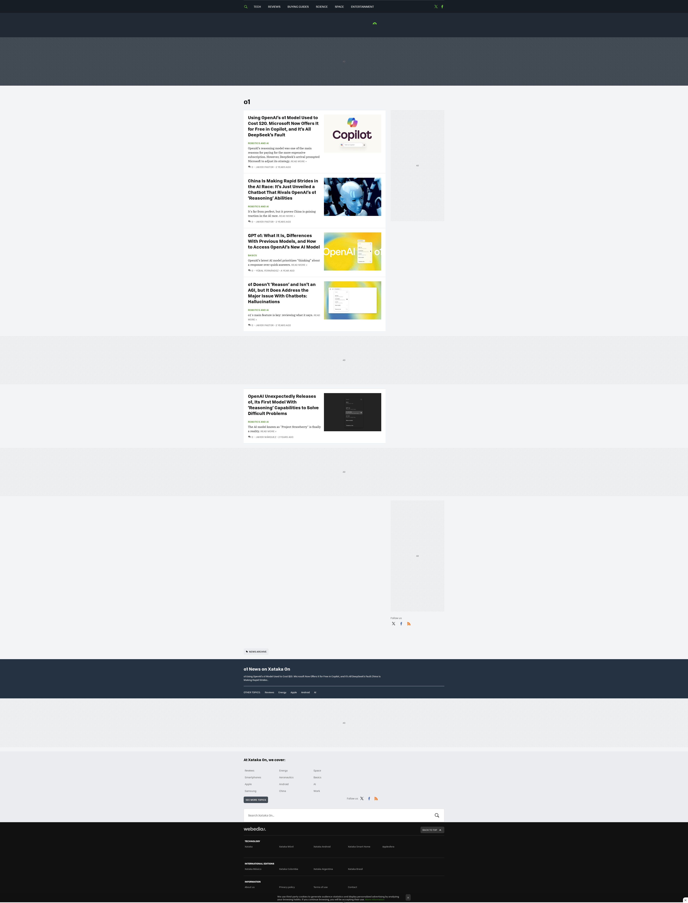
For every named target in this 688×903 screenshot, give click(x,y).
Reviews (274, 6)
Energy (282, 692)
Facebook (442, 6)
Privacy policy (287, 887)
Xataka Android (322, 846)
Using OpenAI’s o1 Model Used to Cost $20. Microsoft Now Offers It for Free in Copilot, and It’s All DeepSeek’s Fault (283, 126)
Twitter (436, 6)
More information (374, 899)
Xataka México (253, 869)
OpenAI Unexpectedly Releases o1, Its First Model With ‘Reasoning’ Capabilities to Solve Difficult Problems (283, 404)
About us (250, 887)
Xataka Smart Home (359, 846)
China (282, 791)
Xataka (249, 846)
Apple (294, 692)
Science (322, 6)
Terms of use (321, 887)
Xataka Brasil (355, 869)
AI (315, 692)
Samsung (250, 791)
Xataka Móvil (286, 846)
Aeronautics (286, 777)
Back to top (429, 830)
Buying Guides (298, 6)
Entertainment (362, 6)
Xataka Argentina (323, 869)
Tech (257, 6)
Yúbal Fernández (267, 270)
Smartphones (253, 777)
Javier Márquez (266, 437)
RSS (409, 623)
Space (339, 6)
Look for (437, 815)
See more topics (256, 799)
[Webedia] (255, 829)
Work (317, 791)
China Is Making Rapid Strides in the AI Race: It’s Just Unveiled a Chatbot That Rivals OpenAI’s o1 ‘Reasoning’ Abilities (283, 189)
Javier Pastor (265, 167)
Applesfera (388, 846)
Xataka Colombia (288, 869)
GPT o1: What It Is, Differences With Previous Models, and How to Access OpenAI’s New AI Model (284, 241)
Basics (252, 255)
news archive (258, 651)
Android (305, 692)
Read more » (299, 161)
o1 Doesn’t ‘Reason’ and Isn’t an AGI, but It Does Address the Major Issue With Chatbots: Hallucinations (282, 293)
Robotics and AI (258, 143)
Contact (352, 887)
